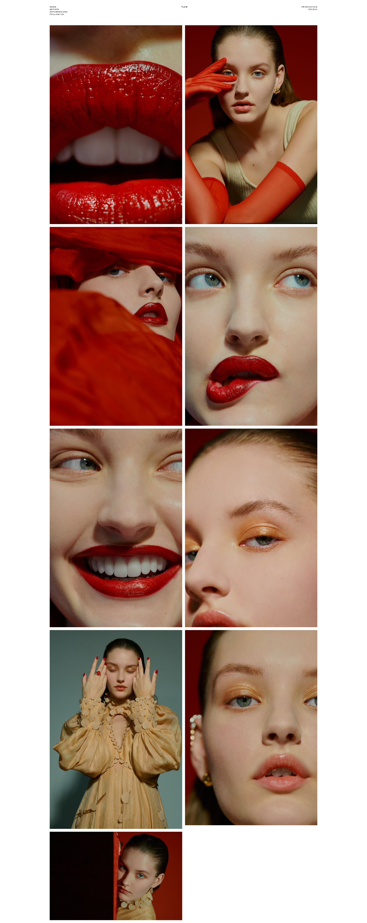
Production (309, 6)
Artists (54, 9)
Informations (59, 11)
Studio (313, 9)
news (53, 6)
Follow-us (57, 14)
